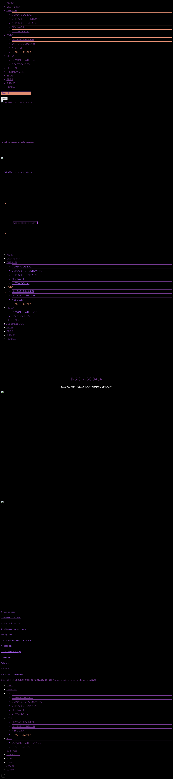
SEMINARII (18, 27)
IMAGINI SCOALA (21, 52)
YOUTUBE (5, 668)
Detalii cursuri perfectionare (13, 629)
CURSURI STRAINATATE (25, 23)
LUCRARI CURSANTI (23, 43)
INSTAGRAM (6, 657)
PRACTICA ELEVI (21, 64)
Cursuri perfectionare (10, 623)
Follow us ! (5, 663)
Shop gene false (8, 634)
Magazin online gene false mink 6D (16, 640)
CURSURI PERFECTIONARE (27, 18)
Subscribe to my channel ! (12, 674)
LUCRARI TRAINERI (23, 39)
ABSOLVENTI (19, 47)
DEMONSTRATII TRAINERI (26, 60)
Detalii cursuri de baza (11, 617)
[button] (86, 612)
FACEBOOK (6, 646)
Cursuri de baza (8, 612)
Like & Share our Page (11, 651)
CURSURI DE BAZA (22, 14)
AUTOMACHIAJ (20, 31)
